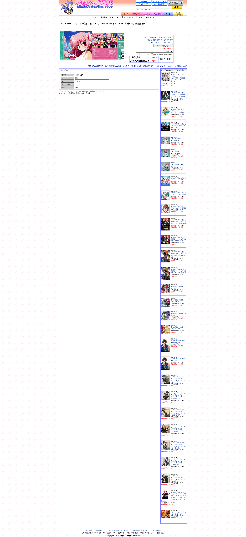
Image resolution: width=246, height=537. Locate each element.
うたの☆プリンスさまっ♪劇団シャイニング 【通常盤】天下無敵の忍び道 (178, 270)
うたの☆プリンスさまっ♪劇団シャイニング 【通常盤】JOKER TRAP (178, 239)
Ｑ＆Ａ (140, 17)
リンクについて (115, 17)
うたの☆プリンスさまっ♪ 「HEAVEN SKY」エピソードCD (178, 125)
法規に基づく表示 (113, 530)
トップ (94, 17)
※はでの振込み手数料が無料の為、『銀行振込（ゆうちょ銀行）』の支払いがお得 (137, 66)
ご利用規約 (88, 530)
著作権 (126, 530)
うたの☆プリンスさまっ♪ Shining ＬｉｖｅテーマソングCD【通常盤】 (178, 111)
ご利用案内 (103, 17)
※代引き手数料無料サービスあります (160, 40)
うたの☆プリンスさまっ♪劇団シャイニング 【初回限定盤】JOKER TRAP (178, 221)
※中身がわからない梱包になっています (159, 37)
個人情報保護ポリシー (140, 530)
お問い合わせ (150, 17)
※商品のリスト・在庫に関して (162, 42)
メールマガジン (129, 17)
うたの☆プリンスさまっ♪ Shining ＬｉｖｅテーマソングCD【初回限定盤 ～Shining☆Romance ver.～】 (178, 78)
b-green (77, 81)
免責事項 (99, 530)
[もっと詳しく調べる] (143, 9)
